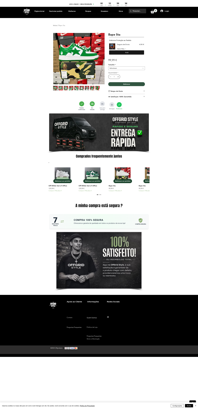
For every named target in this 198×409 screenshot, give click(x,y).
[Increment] (118, 77)
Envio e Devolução (93, 339)
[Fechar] (195, 405)
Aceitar (189, 406)
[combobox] (126, 68)
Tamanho (112, 65)
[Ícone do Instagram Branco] (108, 317)
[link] (154, 11)
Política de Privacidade (87, 406)
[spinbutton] (114, 77)
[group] (99, 179)
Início (55, 25)
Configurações (177, 406)
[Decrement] (110, 77)
